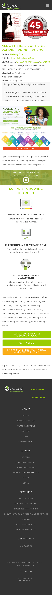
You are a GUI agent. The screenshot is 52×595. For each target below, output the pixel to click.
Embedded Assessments (26, 509)
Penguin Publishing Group (23, 58)
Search (26, 478)
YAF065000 (33, 62)
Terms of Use (26, 581)
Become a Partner (26, 421)
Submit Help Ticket (26, 468)
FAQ (26, 436)
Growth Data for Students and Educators (26, 514)
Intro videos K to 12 (26, 524)
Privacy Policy (26, 578)
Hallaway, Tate (16, 54)
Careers (26, 431)
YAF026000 (21, 62)
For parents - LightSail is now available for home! (26, 351)
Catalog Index (26, 442)
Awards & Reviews (26, 426)
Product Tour (26, 499)
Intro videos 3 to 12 (26, 530)
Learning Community (26, 462)
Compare (26, 519)
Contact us (26, 343)
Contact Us (26, 546)
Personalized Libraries (26, 504)
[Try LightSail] (35, 40)
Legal (26, 483)
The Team (26, 416)
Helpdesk (26, 457)
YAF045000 (44, 62)
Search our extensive (27, 335)
